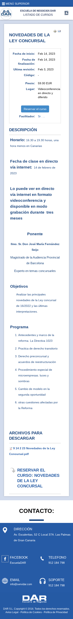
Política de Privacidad (56, 612)
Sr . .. (41, 116)
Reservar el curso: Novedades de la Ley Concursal (38, 478)
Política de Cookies (31, 612)
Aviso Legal (11, 612)
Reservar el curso (35, 109)
